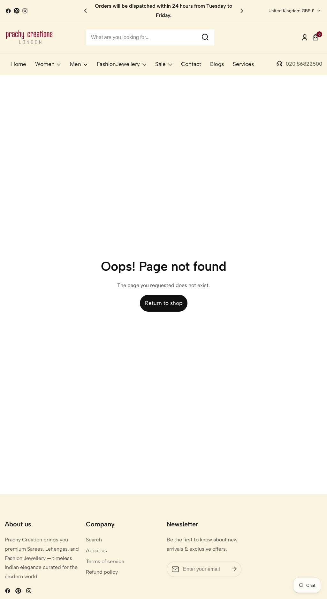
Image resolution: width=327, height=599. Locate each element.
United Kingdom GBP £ (292, 10)
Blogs (217, 64)
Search (94, 540)
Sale (160, 64)
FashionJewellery (118, 64)
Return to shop (163, 303)
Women (45, 64)
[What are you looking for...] (205, 37)
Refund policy (102, 572)
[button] (242, 11)
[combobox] (150, 37)
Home (18, 64)
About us (96, 550)
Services (243, 64)
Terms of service (105, 561)
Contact (191, 64)
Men (75, 64)
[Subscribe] (234, 569)
